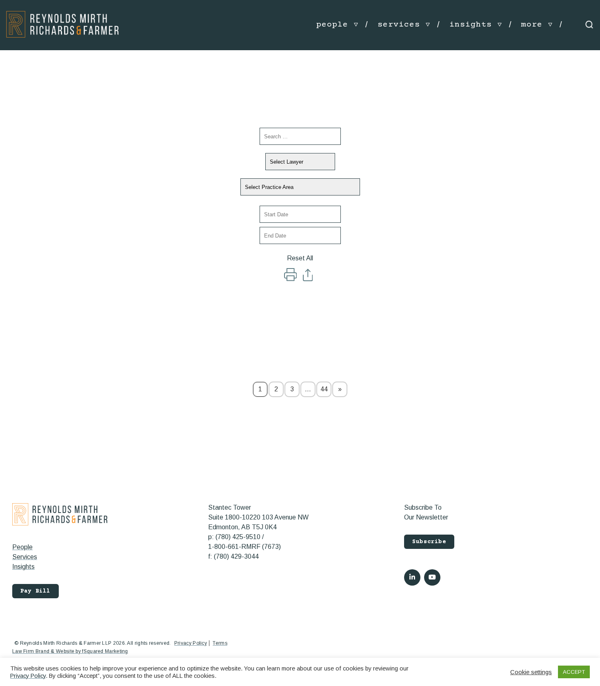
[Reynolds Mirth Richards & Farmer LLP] (62, 24)
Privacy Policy (190, 643)
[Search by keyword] (300, 136)
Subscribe (429, 542)
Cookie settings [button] (531, 672)
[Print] (291, 278)
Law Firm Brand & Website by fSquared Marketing (70, 651)
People (22, 547)
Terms (220, 643)
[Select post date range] (300, 214)
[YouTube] (432, 577)
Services (24, 556)
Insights (23, 566)
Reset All (300, 258)
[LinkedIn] (412, 577)
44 (324, 389)
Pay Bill (35, 591)
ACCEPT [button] (574, 672)
